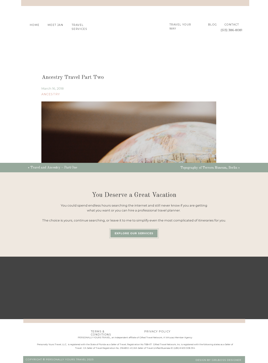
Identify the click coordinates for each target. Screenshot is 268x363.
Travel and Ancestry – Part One (53, 167)
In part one (50, 248)
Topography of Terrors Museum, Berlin (208, 167)
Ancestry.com (166, 309)
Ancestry (50, 94)
